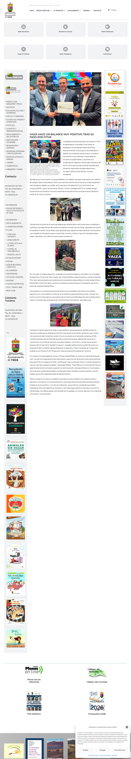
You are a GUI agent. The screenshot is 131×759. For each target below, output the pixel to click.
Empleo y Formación (15, 116)
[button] (127, 727)
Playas (9, 230)
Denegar (103, 750)
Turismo (9, 162)
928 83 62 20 (13, 195)
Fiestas (9, 261)
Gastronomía (11, 274)
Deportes (10, 107)
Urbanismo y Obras (14, 169)
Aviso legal (114, 755)
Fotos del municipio (14, 277)
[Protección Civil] (115, 374)
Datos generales (13, 223)
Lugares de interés (14, 227)
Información (11, 205)
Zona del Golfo (14, 254)
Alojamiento (11, 270)
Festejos (10, 125)
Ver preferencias (119, 750)
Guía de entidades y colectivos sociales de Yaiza (15, 210)
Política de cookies (93, 755)
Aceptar (85, 750)
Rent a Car (10, 290)
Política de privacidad (105, 755)
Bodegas (10, 280)
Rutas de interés (13, 258)
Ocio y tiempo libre (14, 287)
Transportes (12, 166)
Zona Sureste (13, 240)
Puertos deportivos (15, 284)
